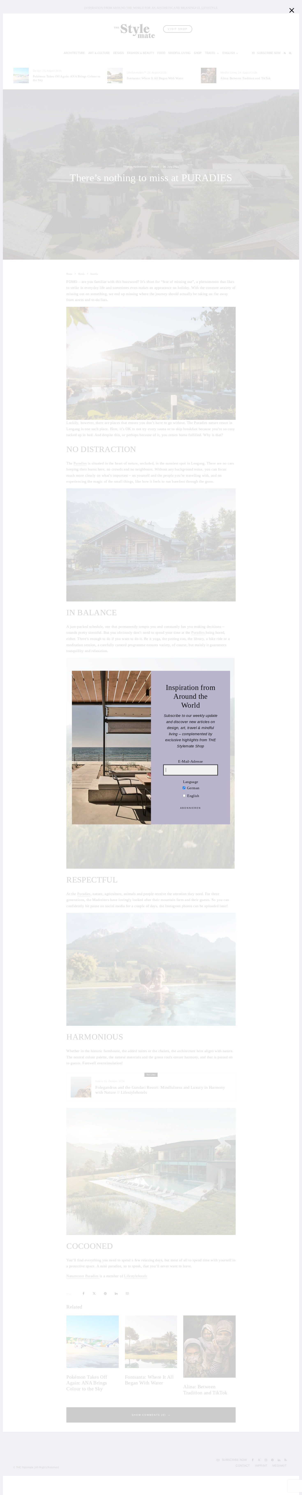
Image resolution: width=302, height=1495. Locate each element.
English (192, 796)
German (192, 788)
